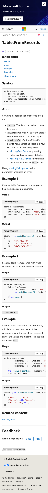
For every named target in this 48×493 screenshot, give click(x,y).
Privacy (18, 481)
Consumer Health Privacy (13, 485)
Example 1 (8, 68)
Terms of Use (35, 485)
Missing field (8, 419)
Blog (38, 478)
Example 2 (8, 72)
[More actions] (43, 35)
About (7, 65)
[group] (24, 212)
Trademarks (7, 489)
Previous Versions (25, 478)
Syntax (7, 61)
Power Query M (18, 35)
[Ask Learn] (39, 35)
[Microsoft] (24, 29)
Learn (5, 35)
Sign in (43, 29)
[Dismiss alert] (44, 4)
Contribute (7, 481)
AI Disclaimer (8, 478)
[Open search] (36, 29)
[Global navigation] (2, 29)
